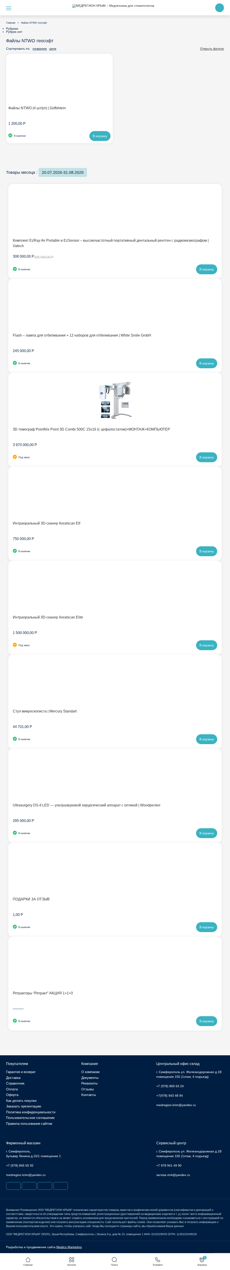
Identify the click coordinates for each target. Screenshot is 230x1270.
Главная (10, 22)
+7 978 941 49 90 (168, 1165)
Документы (90, 1078)
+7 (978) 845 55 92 (19, 1165)
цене (52, 48)
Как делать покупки (21, 1101)
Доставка (13, 1078)
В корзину (100, 136)
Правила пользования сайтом (29, 1123)
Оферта (12, 1095)
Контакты (88, 1095)
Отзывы (87, 1089)
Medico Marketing (69, 1247)
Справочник (15, 1083)
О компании (90, 1072)
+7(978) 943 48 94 (169, 1095)
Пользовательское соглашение (30, 1118)
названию (40, 48)
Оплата (12, 1089)
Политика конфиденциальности (30, 1112)
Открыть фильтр (212, 48)
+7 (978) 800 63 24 (170, 1086)
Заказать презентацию (23, 1106)
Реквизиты (89, 1083)
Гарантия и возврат (21, 1072)
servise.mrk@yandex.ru (173, 1175)
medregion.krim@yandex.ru (176, 1105)
